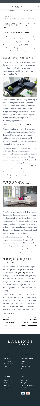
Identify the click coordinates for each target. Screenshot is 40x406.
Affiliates (23, 364)
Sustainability (25, 380)
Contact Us (7, 358)
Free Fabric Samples (27, 358)
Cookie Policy (25, 388)
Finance (23, 361)
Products (6, 32)
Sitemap (6, 388)
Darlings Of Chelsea (21, 32)
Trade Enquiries (25, 366)
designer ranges (21, 273)
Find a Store (7, 361)
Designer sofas (8, 36)
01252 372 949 (11, 10)
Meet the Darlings (9, 383)
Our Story (6, 380)
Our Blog (6, 385)
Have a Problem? (8, 364)
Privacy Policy (25, 383)
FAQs (22, 369)
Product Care (7, 366)
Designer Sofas (11, 313)
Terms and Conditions (27, 385)
